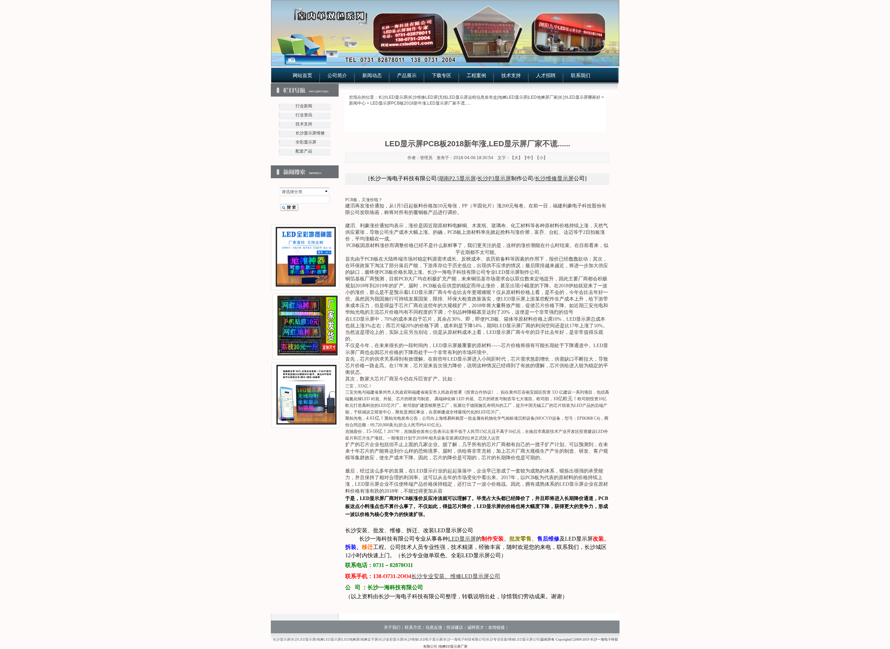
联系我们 (580, 75)
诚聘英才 (475, 627)
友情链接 (496, 627)
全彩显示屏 (306, 142)
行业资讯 (304, 115)
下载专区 (441, 75)
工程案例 (476, 75)
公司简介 (337, 75)
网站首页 (302, 75)
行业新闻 (304, 106)
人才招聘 (546, 75)
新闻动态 (372, 75)
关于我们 (392, 627)
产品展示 (406, 75)
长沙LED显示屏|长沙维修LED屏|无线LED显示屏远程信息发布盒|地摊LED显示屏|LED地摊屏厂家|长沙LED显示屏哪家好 (489, 97)
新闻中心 (357, 103)
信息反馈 (434, 627)
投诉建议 (454, 627)
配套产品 (304, 151)
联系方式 (413, 627)
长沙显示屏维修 (310, 133)
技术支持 (511, 75)
